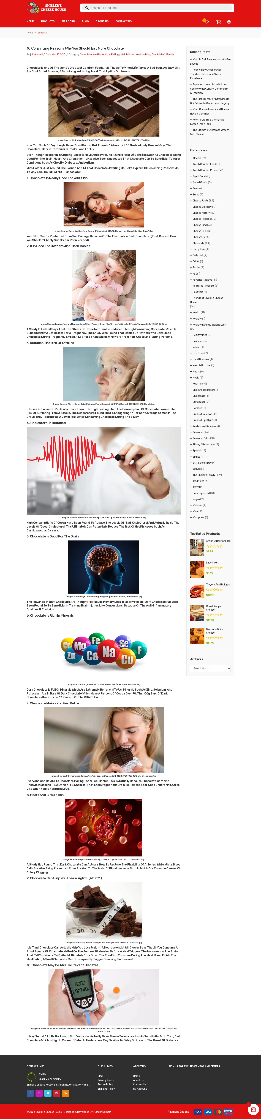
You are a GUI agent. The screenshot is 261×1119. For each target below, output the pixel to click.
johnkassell (36, 54)
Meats (196, 371)
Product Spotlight (203, 420)
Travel (196, 487)
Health (96, 54)
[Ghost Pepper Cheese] (197, 613)
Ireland (196, 347)
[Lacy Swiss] (197, 569)
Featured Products (203, 285)
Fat (195, 273)
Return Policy (105, 1084)
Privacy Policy (106, 1080)
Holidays (197, 341)
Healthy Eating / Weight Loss (118, 54)
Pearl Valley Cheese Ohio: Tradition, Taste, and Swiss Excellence (205, 74)
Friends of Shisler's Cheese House (206, 300)
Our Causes (199, 401)
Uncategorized (201, 493)
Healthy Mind (143, 54)
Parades (197, 408)
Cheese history (201, 212)
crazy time (199, 249)
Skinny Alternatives (204, 444)
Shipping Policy (106, 1088)
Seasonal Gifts (201, 438)
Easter (196, 267)
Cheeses (197, 237)
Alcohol (197, 158)
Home (30, 32)
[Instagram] (39, 1093)
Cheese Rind (200, 225)
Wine (195, 511)
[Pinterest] (56, 1093)
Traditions (198, 481)
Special (197, 450)
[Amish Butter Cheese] (197, 547)
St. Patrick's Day (202, 462)
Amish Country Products (207, 170)
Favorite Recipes (202, 279)
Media (196, 377)
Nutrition (198, 383)
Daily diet (198, 255)
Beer (195, 188)
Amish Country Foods (205, 164)
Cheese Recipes (202, 218)
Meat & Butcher (202, 365)
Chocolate (86, 54)
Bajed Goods (200, 176)
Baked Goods (200, 182)
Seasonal (198, 432)
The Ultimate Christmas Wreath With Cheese (209, 132)
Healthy (197, 318)
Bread (196, 194)
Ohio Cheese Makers (204, 389)
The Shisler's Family (162, 54)
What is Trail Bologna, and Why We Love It (210, 61)
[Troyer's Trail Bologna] (197, 591)
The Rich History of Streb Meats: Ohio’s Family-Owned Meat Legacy (210, 101)
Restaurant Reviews (204, 426)
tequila (197, 468)
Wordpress (199, 517)
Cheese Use (199, 231)
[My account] (229, 22)
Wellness (197, 505)
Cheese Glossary (202, 206)
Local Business (201, 359)
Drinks (196, 261)
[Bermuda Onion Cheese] (197, 636)
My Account (140, 1088)
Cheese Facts (200, 200)
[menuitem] (30, 22)
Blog (100, 1076)
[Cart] (218, 22)
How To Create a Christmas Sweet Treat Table (207, 122)
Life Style (198, 353)
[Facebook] (30, 1093)
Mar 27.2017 (59, 54)
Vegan (196, 499)
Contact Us (139, 1084)
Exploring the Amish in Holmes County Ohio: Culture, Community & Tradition (209, 89)
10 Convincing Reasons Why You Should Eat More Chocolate (75, 48)
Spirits (196, 456)
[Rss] (65, 1093)
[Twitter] (47, 1093)
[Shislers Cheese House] (47, 7)
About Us (138, 1080)
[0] (207, 22)
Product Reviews (202, 414)
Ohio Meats (199, 395)
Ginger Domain (102, 1112)
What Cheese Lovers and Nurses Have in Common (209, 111)
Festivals (198, 292)
